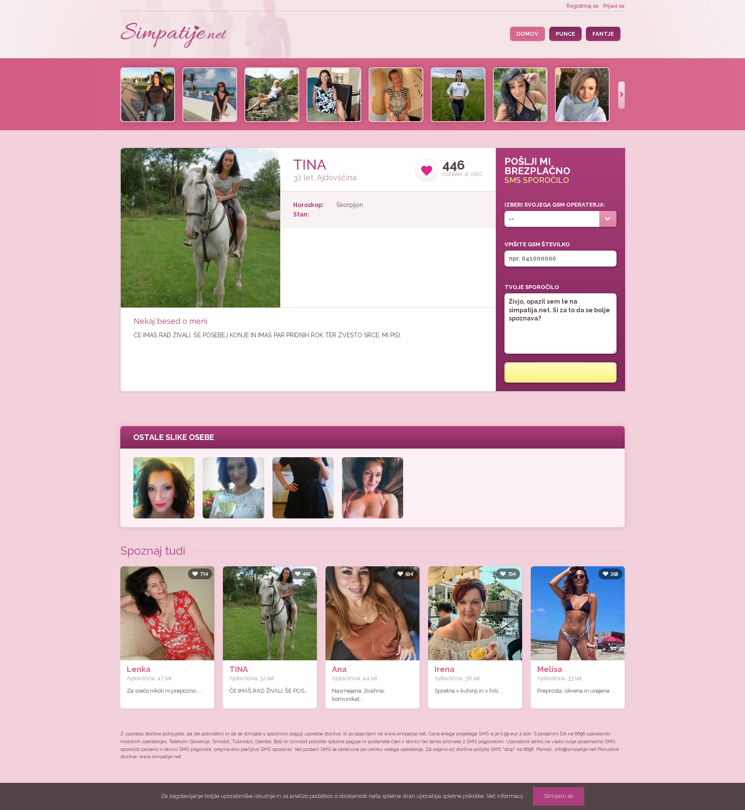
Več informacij (504, 796)
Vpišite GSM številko (537, 244)
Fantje (603, 34)
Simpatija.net (174, 36)
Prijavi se (614, 6)
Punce (565, 34)
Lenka (138, 669)
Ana (339, 669)
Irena (444, 669)
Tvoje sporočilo (531, 287)
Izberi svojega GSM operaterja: (554, 204)
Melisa (549, 669)
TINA (238, 669)
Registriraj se (583, 6)
